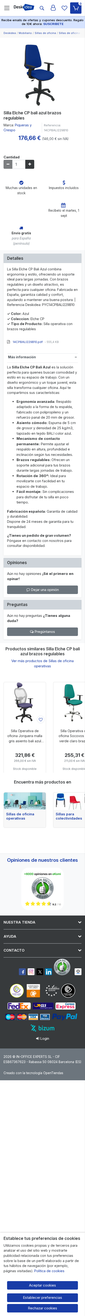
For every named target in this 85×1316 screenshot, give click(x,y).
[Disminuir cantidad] (8, 164)
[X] (39, 971)
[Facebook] (22, 971)
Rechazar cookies (42, 1308)
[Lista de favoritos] (64, 8)
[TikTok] (48, 971)
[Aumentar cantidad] (29, 164)
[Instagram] (31, 971)
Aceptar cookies (42, 1285)
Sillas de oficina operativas (20, 816)
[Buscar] (41, 8)
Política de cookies (49, 1271)
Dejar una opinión (44, 589)
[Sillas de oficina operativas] (25, 801)
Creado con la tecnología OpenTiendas (33, 1073)
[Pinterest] (63, 967)
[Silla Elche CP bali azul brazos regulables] (42, 73)
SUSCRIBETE (53, 24)
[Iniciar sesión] (53, 8)
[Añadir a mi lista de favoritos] (41, 719)
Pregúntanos (44, 631)
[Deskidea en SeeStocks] (78, 971)
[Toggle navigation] (7, 8)
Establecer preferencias (42, 1297)
